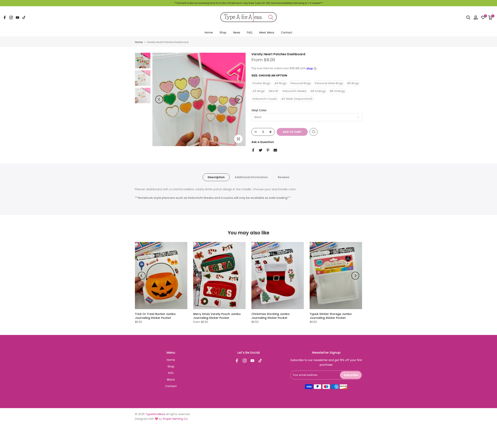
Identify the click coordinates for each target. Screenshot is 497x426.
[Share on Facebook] (253, 150)
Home (209, 32)
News (236, 32)
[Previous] (159, 99)
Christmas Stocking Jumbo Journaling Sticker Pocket (270, 316)
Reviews (283, 177)
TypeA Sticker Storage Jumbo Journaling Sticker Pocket (331, 316)
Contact (286, 32)
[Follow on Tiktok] (24, 17)
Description (216, 177)
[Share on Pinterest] (268, 150)
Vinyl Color (259, 110)
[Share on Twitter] (260, 150)
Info (171, 373)
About (171, 379)
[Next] (239, 99)
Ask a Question (262, 142)
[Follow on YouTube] (17, 17)
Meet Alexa (266, 32)
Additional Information (251, 177)
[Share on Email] (275, 150)
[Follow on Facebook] (4, 17)
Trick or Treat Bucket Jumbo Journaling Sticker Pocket (155, 316)
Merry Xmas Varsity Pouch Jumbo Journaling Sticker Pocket (217, 316)
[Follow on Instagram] (11, 17)
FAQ (249, 32)
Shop (223, 32)
